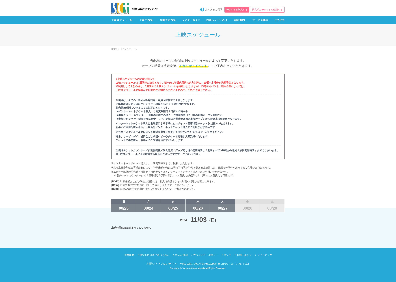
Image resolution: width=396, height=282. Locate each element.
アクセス (279, 20)
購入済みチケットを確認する (267, 9)
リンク (227, 255)
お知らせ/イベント (217, 20)
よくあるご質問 (213, 9)
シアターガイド (191, 20)
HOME (114, 49)
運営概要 (129, 255)
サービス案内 (260, 20)
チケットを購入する (236, 9)
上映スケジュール (121, 20)
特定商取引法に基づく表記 (154, 255)
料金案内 (239, 20)
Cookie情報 (181, 255)
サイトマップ (264, 255)
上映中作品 (146, 20)
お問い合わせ (244, 255)
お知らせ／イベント (193, 65)
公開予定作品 (168, 20)
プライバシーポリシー (205, 255)
